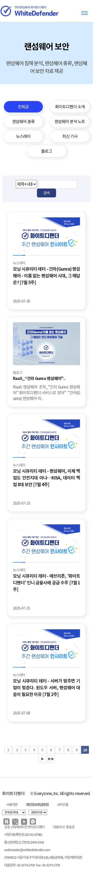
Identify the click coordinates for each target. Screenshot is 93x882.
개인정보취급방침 (37, 805)
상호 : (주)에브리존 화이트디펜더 (24, 827)
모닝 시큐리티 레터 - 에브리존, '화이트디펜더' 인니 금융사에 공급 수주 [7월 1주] (46, 582)
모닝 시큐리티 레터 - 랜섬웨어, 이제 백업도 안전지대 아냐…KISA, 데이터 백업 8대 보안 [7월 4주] (46, 477)
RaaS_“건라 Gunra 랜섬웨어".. (39, 378)
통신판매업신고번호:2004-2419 (24, 842)
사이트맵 (62, 805)
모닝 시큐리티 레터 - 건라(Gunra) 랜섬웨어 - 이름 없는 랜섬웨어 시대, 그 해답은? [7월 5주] (46, 275)
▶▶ (51, 759)
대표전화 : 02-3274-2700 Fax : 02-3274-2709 (32, 865)
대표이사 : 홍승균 (63, 827)
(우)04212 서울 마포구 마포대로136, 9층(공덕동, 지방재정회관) (43, 857)
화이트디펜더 (13, 793)
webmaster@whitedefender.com (27, 850)
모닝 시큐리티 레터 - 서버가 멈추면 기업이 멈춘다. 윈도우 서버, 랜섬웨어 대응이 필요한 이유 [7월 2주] (46, 687)
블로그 (17, 372)
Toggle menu (84, 13)
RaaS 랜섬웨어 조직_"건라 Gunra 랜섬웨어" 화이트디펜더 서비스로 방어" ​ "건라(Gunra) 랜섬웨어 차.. (46, 392)
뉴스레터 (19, 263)
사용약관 (12, 805)
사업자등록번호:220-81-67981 (23, 834)
